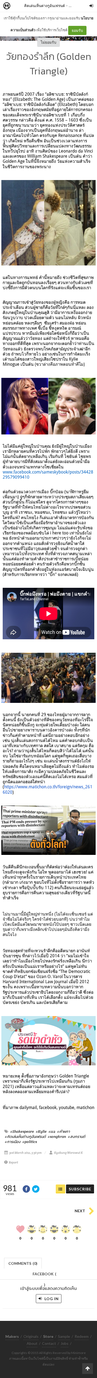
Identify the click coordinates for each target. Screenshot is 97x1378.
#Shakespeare (22, 1131)
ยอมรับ (77, 30)
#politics (29, 1142)
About (32, 1343)
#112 (51, 1131)
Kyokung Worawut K (68, 1153)
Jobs (64, 1343)
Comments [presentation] (22, 1263)
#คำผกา (63, 1131)
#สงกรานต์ (76, 1136)
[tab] (23, 1262)
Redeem (82, 1336)
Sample (64, 1336)
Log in (51, 1298)
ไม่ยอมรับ (48, 42)
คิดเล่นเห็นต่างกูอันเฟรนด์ (44, 5)
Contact (49, 1343)
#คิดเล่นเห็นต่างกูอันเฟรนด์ (25, 1136)
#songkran (57, 1136)
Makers (18, 6)
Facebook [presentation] (44, 1275)
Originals (31, 1336)
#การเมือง (12, 1142)
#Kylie (41, 1131)
